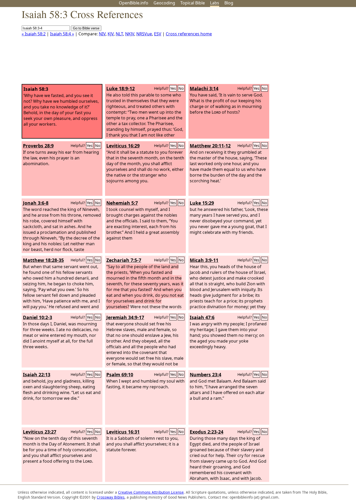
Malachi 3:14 (204, 88)
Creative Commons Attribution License (151, 492)
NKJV (129, 34)
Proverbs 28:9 (38, 146)
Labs (214, 3)
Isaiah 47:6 (202, 317)
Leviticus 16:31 (123, 432)
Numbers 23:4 (205, 374)
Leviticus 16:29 (123, 146)
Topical (192, 3)
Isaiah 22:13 (36, 374)
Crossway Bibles (111, 497)
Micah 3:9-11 (204, 260)
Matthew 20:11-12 (210, 146)
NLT (119, 34)
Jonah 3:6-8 (35, 203)
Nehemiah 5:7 (122, 203)
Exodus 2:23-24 (206, 432)
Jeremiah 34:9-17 (125, 317)
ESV (157, 34)
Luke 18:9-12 (120, 88)
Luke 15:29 (202, 203)
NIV (102, 34)
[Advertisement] (303, 47)
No (181, 88)
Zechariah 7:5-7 (123, 260)
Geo (164, 3)
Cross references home (189, 34)
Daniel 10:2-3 (37, 317)
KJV (111, 34)
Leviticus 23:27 (39, 432)
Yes (173, 88)
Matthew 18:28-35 (43, 260)
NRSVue (144, 34)
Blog (228, 3)
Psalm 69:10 (119, 374)
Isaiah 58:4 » (62, 34)
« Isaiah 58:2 (34, 34)
